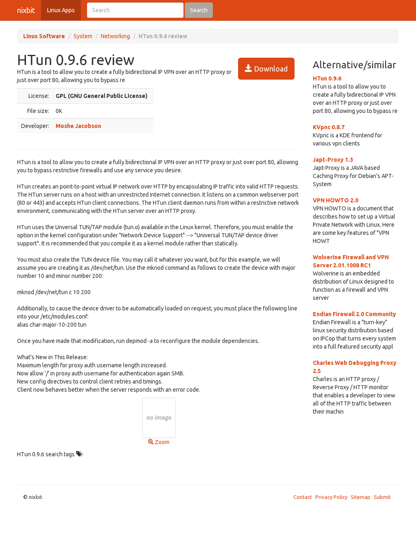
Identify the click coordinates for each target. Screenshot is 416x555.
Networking (115, 36)
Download (270, 69)
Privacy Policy (331, 497)
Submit (382, 497)
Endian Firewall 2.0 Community (354, 314)
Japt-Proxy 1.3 (333, 159)
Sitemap (360, 497)
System (83, 36)
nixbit (26, 10)
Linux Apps (61, 10)
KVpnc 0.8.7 (328, 127)
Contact (302, 497)
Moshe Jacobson (78, 126)
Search (199, 10)
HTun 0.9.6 (327, 78)
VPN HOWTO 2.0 (335, 200)
